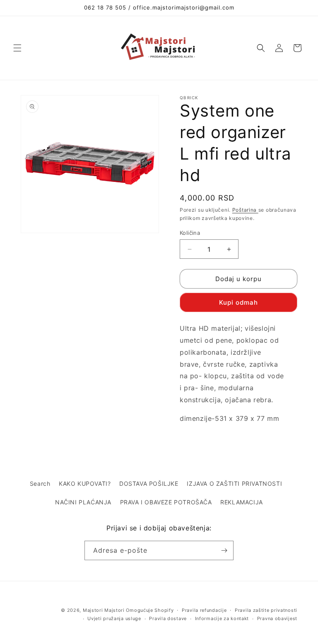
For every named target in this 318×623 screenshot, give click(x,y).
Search (40, 483)
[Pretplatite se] (224, 550)
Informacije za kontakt (222, 618)
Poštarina (245, 210)
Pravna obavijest (277, 618)
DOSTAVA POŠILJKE (148, 483)
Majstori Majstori (104, 610)
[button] (17, 48)
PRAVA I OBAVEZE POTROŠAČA (166, 502)
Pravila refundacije (204, 610)
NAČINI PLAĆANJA (83, 502)
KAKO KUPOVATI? (85, 483)
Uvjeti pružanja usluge (114, 618)
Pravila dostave (168, 618)
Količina (190, 232)
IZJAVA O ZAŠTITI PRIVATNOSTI (234, 483)
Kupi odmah (238, 302)
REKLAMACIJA (241, 502)
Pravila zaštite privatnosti (266, 610)
